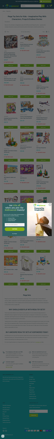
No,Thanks (14, 234)
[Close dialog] (50, 204)
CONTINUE (14, 229)
